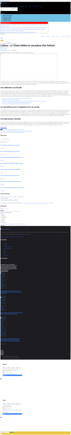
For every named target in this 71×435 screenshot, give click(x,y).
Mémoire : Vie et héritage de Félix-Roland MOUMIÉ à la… (10, 169)
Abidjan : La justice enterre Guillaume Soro (11, 99)
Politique (3, 215)
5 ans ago (2, 148)
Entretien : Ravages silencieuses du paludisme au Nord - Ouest (11, 157)
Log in (14, 373)
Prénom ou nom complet (5, 211)
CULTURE (1, 38)
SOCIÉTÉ (11, 268)
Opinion (8, 267)
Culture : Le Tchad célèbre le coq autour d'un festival (13, 129)
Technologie (4, 217)
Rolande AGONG (3, 49)
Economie (4, 222)
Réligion (2, 268)
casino (8, 264)
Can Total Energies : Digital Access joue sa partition (9, 145)
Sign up (18, 409)
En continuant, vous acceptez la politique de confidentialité (13, 223)
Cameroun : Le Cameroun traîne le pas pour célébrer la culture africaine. (17, 102)
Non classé (3, 267)
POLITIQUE (13, 267)
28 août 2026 (2, 296)
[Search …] (1, 10)
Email (1, 213)
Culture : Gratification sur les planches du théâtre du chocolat (11, 163)
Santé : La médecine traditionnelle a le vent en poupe (10, 151)
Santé (3, 221)
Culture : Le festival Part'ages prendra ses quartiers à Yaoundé (11, 187)
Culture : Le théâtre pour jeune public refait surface (9, 175)
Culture (3, 218)
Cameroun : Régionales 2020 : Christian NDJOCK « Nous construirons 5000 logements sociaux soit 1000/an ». (24, 101)
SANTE (7, 268)
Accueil (1, 37)
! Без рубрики (3, 264)
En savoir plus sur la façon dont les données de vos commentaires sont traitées (37, 202)
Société (3, 219)
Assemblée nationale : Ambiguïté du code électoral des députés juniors (17, 98)
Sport (3, 214)
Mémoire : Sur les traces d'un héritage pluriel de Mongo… (10, 181)
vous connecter (8, 196)
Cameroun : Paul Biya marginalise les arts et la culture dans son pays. (16, 103)
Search (2, 210)
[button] (3, 200)
